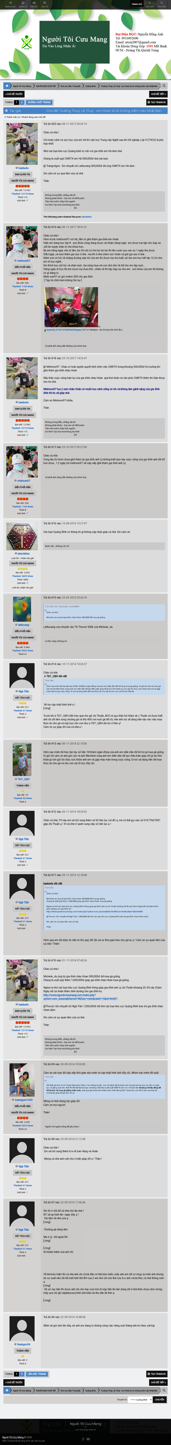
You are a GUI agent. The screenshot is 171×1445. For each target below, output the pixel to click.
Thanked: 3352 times (22, 1125)
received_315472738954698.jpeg (63, 329)
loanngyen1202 (24, 1100)
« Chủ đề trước (14, 94)
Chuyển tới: (122, 1399)
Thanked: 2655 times (22, 576)
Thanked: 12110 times (23, 193)
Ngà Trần (24, 691)
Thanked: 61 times (23, 710)
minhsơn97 (23, 260)
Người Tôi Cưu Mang (13, 1437)
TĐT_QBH (24, 779)
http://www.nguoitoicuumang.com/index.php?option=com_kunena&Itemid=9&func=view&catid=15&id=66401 (94, 911)
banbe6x (24, 168)
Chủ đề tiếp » (158, 94)
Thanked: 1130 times (22, 286)
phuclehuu (87, 216)
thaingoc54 (23, 1344)
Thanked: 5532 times (22, 650)
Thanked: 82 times (23, 798)
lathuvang (23, 624)
